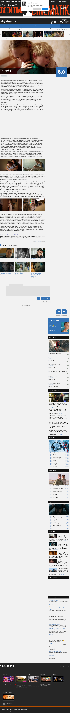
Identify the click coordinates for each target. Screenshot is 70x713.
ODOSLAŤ (45, 298)
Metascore (59, 308)
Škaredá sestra (56, 523)
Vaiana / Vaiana (56, 526)
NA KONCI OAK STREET (6, 273)
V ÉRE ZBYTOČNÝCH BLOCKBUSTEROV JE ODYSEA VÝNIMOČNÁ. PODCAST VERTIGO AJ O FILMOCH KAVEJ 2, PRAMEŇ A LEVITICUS (58, 571)
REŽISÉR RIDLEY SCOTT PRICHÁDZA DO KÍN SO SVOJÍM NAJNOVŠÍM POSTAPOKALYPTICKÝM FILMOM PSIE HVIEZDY (58, 418)
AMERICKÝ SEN (19, 273)
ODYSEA (51, 634)
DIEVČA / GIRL (54, 320)
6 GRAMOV (3, 258)
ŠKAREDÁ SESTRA (53, 639)
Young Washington (57, 496)
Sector (3, 1)
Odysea (54, 454)
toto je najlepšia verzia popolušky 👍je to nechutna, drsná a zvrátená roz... (57, 641)
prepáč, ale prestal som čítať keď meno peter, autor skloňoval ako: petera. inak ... (58, 653)
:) (38, 298)
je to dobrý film (52, 649)
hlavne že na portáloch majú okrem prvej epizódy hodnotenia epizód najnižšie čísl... (57, 626)
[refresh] (46, 302)
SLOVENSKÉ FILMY (39, 29)
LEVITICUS (51, 360)
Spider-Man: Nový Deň (58, 517)
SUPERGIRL (51, 655)
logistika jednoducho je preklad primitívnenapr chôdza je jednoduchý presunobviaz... (58, 602)
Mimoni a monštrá (57, 457)
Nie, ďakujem (37, 9)
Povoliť (45, 9)
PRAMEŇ (51, 357)
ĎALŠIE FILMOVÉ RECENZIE (10, 245)
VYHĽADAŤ (58, 29)
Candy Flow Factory (7, 684)
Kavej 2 (54, 455)
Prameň (54, 528)
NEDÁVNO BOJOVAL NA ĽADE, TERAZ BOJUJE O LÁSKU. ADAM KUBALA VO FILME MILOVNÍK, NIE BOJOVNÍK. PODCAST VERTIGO (58, 411)
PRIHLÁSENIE (64, 1)
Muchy (54, 520)
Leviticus (55, 519)
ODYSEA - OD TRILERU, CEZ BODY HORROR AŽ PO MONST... (57, 629)
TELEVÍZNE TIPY (30, 29)
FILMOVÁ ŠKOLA (8, 29)
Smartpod (14, 1)
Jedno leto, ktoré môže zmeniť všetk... (27, 38)
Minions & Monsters (57, 491)
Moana (54, 487)
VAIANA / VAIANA (53, 376)
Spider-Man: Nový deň (58, 452)
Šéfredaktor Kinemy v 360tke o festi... (38, 38)
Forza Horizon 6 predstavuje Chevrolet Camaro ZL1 (20, 685)
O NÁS (65, 29)
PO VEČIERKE (52, 367)
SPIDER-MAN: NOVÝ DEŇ (55, 353)
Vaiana (54, 460)
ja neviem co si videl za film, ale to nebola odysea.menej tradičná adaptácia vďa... (57, 632)
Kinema (8, 1)
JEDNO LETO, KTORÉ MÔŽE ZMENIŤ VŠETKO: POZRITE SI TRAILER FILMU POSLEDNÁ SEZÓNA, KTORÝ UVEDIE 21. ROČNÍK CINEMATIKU (58, 432)
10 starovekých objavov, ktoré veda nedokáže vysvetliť (8, 703)
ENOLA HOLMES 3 (53, 386)
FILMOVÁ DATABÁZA (31, 26)
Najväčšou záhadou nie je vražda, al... (58, 38)
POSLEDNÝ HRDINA (53, 600)
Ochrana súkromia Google (15, 709)
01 (43, 301)
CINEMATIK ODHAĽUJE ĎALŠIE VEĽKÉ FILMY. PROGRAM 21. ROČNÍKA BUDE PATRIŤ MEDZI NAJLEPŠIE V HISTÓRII (58, 405)
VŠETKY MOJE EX (53, 648)
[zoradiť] (49, 302)
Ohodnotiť (61, 315)
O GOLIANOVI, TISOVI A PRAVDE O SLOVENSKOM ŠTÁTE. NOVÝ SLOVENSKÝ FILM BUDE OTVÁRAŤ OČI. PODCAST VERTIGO (58, 554)
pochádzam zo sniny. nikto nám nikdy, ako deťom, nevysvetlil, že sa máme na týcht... (57, 620)
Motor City (55, 497)
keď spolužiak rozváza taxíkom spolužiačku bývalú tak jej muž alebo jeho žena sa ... (58, 645)
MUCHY (17, 258)
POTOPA (51, 618)
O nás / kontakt (24, 709)
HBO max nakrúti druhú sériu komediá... (48, 38)
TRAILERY (21, 26)
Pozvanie (55, 466)
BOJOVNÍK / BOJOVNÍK (37, 258)
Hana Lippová (38, 241)
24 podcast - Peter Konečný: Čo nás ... (16, 38)
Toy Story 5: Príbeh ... (58, 461)
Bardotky (55, 463)
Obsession (55, 499)
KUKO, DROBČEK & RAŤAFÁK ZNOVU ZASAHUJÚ (36, 274)
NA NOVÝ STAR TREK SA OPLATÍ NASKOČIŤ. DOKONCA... (56, 623)
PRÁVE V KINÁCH (48, 29)
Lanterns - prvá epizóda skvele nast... (6, 38)
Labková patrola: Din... (58, 458)
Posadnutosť (56, 464)
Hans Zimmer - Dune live (58, 684)
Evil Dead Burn (56, 493)
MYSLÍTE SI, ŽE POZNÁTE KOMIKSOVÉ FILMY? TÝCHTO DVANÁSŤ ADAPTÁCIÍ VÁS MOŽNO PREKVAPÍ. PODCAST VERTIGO (58, 562)
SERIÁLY (15, 29)
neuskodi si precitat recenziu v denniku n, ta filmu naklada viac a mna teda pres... (58, 616)
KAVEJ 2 (50, 643)
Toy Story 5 (55, 490)
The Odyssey (56, 485)
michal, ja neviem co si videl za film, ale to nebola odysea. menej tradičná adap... (57, 636)
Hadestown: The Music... (58, 488)
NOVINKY (6, 26)
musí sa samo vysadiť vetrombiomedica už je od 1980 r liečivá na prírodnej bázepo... (58, 611)
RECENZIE (13, 26)
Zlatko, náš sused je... (57, 525)
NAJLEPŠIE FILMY (22, 29)
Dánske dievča (11, 189)
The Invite (55, 494)
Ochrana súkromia (5, 709)
